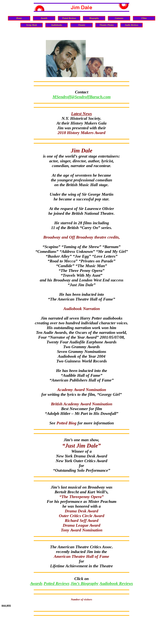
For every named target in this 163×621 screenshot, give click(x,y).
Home (19, 18)
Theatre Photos (106, 25)
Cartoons (119, 18)
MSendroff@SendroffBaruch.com (82, 96)
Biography (94, 18)
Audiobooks (56, 25)
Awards (44, 18)
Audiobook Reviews (116, 583)
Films (144, 18)
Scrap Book (31, 25)
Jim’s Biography (85, 583)
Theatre (81, 25)
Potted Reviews (69, 18)
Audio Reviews (131, 25)
